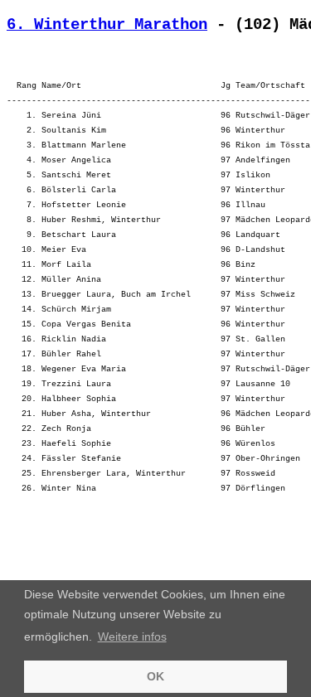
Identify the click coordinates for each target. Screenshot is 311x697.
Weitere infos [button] (132, 636)
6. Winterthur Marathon (107, 25)
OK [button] (155, 676)
